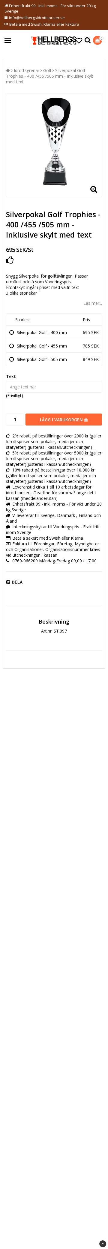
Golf (47, 70)
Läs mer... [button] (92, 303)
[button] (79, 40)
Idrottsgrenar (26, 70)
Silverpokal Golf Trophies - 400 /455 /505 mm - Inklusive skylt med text (49, 76)
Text (11, 376)
